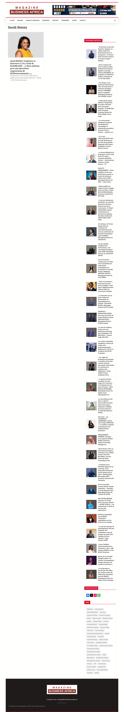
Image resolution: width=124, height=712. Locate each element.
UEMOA (96, 673)
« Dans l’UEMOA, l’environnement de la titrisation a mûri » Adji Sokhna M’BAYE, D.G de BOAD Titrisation (106, 548)
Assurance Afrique (92, 615)
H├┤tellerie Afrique (92, 645)
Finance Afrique (99, 630)
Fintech (107, 633)
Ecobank (105, 621)
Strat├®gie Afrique (102, 670)
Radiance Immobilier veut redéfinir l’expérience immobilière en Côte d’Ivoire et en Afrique (105, 518)
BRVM (89, 618)
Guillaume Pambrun (101, 642)
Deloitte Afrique (97, 621)
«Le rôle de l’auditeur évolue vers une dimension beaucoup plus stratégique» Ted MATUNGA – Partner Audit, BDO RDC (105, 332)
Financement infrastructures (95, 633)
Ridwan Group (91, 670)
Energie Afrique (103, 624)
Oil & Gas (89, 663)
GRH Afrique (90, 642)
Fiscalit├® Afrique (92, 639)
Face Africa (90, 630)
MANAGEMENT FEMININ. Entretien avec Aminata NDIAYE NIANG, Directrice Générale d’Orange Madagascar (105, 439)
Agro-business (99, 609)
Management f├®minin (93, 660)
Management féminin (102, 657)
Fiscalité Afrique (91, 636)
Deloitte (89, 621)
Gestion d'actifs (103, 639)
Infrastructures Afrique (105, 645)
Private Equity (102, 663)
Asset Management (92, 612)
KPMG (104, 654)
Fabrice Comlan (104, 627)
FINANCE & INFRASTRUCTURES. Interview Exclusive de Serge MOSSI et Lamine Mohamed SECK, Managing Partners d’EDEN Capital (105, 317)
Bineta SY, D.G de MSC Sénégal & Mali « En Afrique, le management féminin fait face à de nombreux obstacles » (106, 560)
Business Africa (107, 618)
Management (90, 657)
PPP (95, 663)
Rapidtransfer (102, 667)
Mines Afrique (106, 660)
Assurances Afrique (104, 615)
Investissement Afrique (93, 651)
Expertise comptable (92, 627)
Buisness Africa (96, 618)
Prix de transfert (91, 667)
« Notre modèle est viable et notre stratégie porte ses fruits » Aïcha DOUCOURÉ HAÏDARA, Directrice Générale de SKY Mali (106, 191)
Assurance (103, 612)
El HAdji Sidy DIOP (92, 624)
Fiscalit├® (101, 636)
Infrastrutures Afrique (93, 648)
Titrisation (90, 673)
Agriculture (90, 609)
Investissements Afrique (93, 654)
